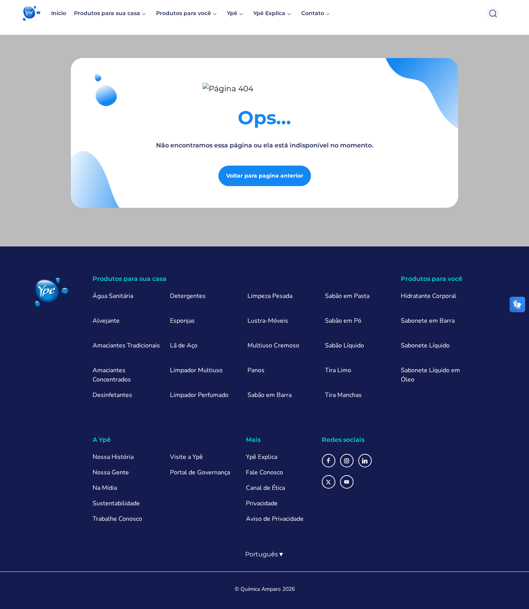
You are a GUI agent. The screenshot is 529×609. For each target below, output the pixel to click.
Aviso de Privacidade (275, 519)
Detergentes (188, 296)
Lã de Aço (184, 345)
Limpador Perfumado (199, 395)
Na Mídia (105, 488)
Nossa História (113, 457)
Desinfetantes (112, 395)
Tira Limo (338, 370)
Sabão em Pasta (347, 296)
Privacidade (262, 503)
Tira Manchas (343, 395)
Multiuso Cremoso (273, 345)
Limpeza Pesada (269, 296)
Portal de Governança (200, 472)
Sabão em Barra (269, 395)
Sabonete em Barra (428, 320)
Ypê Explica (269, 13)
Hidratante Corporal (428, 296)
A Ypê (102, 439)
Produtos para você (183, 13)
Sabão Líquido (344, 345)
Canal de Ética (265, 488)
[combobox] (264, 554)
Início (58, 13)
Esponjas (182, 320)
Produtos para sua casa (107, 13)
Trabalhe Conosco (117, 519)
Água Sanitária (113, 296)
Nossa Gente (111, 472)
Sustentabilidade (116, 503)
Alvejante (106, 320)
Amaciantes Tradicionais (126, 345)
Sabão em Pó (343, 320)
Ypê (232, 13)
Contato (312, 13)
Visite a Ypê (186, 457)
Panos (255, 370)
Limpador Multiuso (196, 370)
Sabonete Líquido (425, 345)
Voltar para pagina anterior (264, 175)
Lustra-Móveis (267, 320)
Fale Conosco (264, 472)
